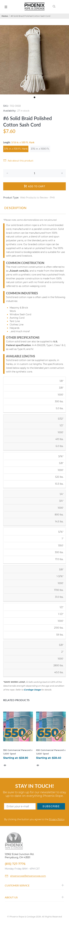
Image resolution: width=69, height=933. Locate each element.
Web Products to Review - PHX (37, 197)
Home (5, 16)
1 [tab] (34, 97)
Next (64, 726)
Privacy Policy (56, 819)
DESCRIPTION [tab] (15, 208)
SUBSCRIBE (51, 806)
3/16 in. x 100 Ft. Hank (16, 148)
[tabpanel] (34, 59)
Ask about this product (20, 160)
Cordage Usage (32, 689)
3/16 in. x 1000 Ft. (40, 148)
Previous (5, 726)
